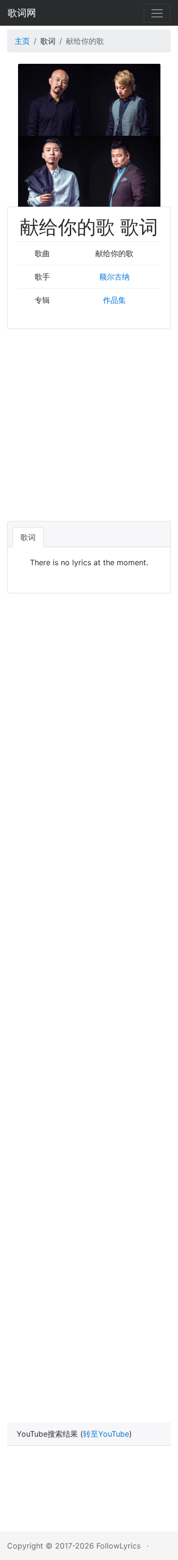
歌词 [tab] (28, 537)
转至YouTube (106, 1434)
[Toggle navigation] (157, 13)
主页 (22, 41)
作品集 (114, 300)
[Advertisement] (89, 423)
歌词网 (22, 13)
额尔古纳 (114, 276)
